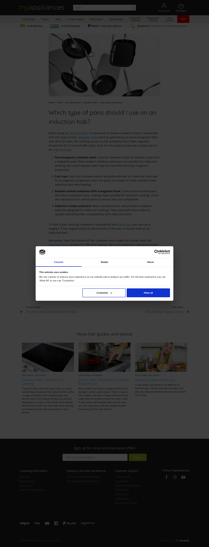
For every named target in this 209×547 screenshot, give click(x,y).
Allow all (148, 292)
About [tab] (150, 262)
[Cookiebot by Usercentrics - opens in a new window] (156, 252)
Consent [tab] (58, 262)
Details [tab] (104, 262)
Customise (102, 292)
